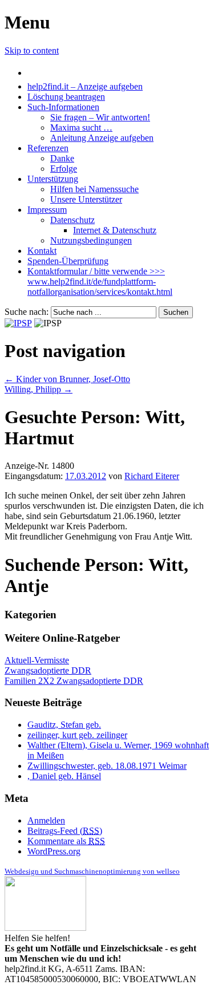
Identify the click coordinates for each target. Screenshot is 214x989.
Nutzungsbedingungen (91, 240)
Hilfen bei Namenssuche (94, 189)
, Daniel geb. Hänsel (64, 776)
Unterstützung (52, 179)
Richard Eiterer (151, 476)
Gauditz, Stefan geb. (64, 724)
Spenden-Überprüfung (67, 261)
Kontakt (41, 251)
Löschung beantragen (66, 97)
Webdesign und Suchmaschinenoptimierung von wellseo (92, 871)
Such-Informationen (63, 107)
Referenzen (47, 148)
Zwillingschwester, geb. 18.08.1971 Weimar (107, 766)
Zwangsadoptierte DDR (48, 670)
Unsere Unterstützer (86, 199)
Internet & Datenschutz (114, 230)
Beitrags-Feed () (64, 831)
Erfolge (63, 168)
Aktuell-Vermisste (37, 660)
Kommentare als (66, 841)
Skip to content (32, 50)
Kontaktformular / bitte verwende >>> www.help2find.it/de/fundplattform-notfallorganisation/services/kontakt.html (99, 281)
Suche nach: (27, 312)
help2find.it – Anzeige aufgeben (85, 86)
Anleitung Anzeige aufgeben (102, 138)
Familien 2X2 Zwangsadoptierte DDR (74, 681)
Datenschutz (72, 220)
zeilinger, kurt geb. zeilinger (77, 735)
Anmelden (46, 820)
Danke (62, 158)
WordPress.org (53, 851)
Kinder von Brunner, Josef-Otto (67, 379)
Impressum (47, 209)
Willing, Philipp (38, 389)
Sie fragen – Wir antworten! (100, 117)
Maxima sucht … (81, 127)
